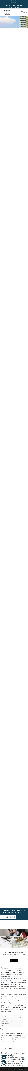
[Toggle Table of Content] (19, 1017)
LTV (3, 1025)
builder (22, 1059)
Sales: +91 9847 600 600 (14, 1)
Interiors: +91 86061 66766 (14, 5)
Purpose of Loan (7, 1021)
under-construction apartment (12, 980)
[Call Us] (4, 1057)
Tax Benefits (5, 1023)
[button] (14, 1069)
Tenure (4, 1019)
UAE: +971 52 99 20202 (14, 3)
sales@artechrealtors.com (14, 7)
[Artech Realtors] (7, 10)
